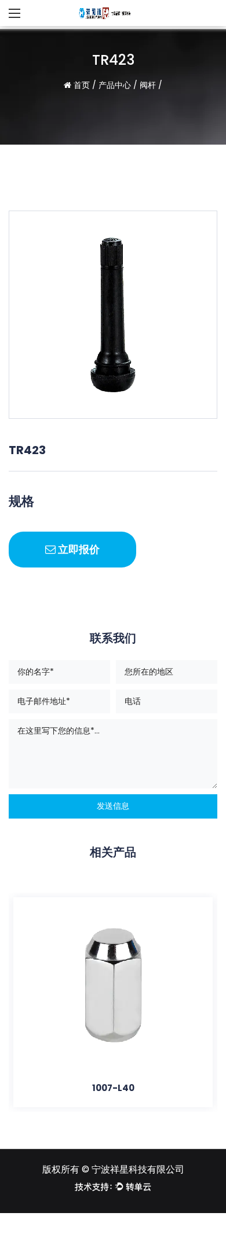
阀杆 (148, 85)
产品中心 (115, 85)
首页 (82, 85)
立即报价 (78, 549)
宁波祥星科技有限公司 (138, 1169)
